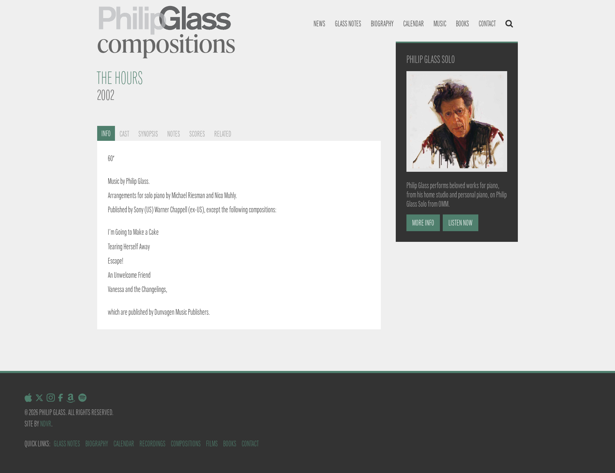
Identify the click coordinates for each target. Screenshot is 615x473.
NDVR (45, 423)
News (319, 23)
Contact (487, 23)
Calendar (413, 23)
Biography (382, 23)
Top (598, 456)
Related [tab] (222, 133)
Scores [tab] (197, 133)
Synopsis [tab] (148, 133)
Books (462, 23)
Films (212, 443)
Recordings (152, 443)
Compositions (186, 443)
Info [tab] (106, 133)
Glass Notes (67, 443)
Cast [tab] (124, 133)
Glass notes (348, 23)
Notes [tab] (173, 133)
